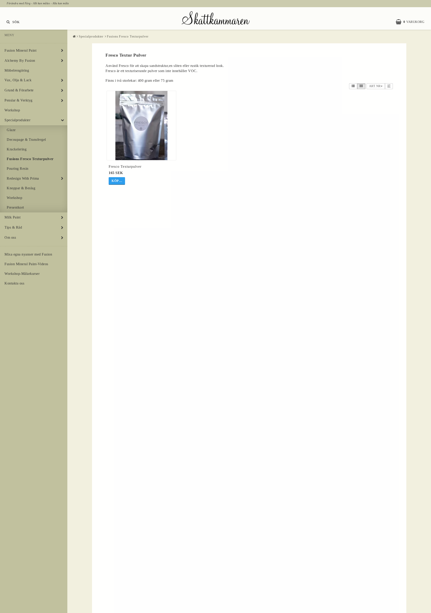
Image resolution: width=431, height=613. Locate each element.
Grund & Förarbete (19, 90)
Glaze (11, 130)
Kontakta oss (14, 283)
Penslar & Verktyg (18, 100)
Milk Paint (12, 217)
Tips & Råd (13, 227)
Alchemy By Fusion (19, 60)
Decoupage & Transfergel (26, 139)
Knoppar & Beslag (21, 188)
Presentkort (15, 207)
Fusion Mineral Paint (20, 50)
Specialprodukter (17, 120)
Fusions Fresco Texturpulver (30, 159)
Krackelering (16, 149)
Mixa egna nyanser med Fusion (28, 254)
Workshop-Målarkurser (22, 274)
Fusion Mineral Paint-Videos (26, 264)
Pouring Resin (18, 168)
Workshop (12, 110)
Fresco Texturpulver (125, 166)
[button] (412, 22)
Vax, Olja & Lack (17, 80)
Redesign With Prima (23, 178)
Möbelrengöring (16, 70)
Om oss (10, 237)
